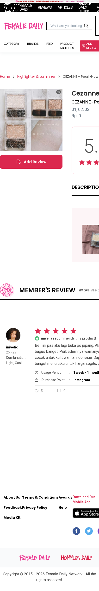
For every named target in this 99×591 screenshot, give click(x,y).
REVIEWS (45, 7)
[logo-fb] (76, 532)
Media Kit (12, 517)
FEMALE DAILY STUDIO (85, 7)
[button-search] (86, 26)
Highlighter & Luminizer (36, 76)
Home (5, 76)
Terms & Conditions (40, 497)
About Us (12, 497)
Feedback (13, 507)
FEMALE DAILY (26, 7)
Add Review (35, 162)
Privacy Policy (34, 507)
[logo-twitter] (89, 532)
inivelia (12, 347)
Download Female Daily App (12, 7)
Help (63, 507)
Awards (65, 497)
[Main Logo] (23, 26)
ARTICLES (65, 7)
